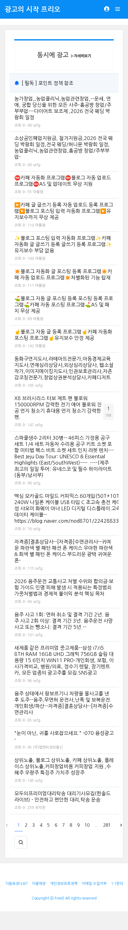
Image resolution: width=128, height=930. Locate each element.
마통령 (38, 192)
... (96, 825)
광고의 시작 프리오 (33, 9)
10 (87, 825)
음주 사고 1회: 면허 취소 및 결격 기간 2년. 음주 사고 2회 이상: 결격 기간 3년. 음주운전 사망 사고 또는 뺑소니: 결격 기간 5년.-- (63, 620)
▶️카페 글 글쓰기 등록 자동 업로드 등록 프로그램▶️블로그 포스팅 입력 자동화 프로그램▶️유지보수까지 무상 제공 (63, 211)
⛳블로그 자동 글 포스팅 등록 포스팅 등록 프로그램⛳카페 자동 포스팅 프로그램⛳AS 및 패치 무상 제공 (63, 304)
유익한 (40, 808)
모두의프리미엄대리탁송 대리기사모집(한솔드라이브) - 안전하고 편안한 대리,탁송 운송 (62, 796)
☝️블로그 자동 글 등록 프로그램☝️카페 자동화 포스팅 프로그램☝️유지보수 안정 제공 (63, 334)
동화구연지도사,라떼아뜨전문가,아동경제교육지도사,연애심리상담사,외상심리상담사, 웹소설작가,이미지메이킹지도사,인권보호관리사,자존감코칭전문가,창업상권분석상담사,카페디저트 (63, 368)
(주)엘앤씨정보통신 (48, 747)
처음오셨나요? (16, 884)
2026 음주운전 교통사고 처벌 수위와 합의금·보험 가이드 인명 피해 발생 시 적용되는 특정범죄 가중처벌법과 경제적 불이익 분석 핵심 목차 (63, 587)
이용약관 (39, 884)
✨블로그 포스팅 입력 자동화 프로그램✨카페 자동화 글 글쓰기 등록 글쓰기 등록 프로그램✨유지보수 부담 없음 (63, 244)
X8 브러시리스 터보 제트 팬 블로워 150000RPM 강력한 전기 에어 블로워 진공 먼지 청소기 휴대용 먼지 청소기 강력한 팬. (58, 407)
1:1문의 (117, 884)
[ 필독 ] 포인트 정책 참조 (47, 83)
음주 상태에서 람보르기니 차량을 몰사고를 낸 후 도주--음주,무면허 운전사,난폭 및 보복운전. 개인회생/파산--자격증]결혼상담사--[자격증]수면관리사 (63, 703)
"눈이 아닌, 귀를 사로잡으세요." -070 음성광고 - (64, 736)
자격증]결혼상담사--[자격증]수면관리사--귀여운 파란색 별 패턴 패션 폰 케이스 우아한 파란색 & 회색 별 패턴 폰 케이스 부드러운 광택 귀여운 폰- (63, 551)
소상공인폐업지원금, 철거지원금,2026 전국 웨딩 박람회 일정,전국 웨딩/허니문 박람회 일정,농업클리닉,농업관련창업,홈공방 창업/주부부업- (63, 147)
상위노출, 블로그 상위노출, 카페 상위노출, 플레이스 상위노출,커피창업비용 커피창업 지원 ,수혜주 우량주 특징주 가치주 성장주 (64, 766)
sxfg (36, 125)
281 (107, 825)
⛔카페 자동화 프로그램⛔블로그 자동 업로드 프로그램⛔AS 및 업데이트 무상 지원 (62, 180)
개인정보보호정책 (63, 884)
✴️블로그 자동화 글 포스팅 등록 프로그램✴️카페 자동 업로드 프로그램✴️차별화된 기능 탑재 (63, 274)
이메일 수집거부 (94, 884)
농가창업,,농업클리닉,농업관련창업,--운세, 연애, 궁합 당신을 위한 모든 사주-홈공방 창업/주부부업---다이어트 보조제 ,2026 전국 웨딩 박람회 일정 (62, 108)
